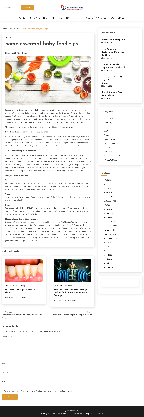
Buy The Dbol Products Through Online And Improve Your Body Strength (70, 293)
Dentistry (23, 18)
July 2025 (107, 188)
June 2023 (108, 251)
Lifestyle (70, 18)
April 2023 (108, 259)
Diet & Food (35, 18)
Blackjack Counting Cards (113, 40)
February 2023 (110, 267)
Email (5, 372)
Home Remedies (111, 143)
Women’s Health (118, 18)
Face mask (17, 170)
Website (5, 382)
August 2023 (109, 242)
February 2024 (110, 217)
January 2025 (109, 197)
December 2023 (110, 226)
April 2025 (108, 192)
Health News (57, 18)
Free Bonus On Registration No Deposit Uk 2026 (113, 52)
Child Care (9, 38)
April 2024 (108, 209)
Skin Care (108, 151)
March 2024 (109, 213)
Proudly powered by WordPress (54, 413)
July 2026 (107, 180)
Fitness (46, 18)
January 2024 (109, 221)
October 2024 (110, 201)
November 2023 (110, 230)
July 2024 (107, 205)
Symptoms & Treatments (97, 18)
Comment (7, 336)
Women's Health (111, 160)
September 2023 (111, 238)
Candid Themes (97, 413)
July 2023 (107, 246)
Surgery (79, 18)
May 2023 (108, 255)
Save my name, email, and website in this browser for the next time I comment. (38, 391)
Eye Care (107, 131)
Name (5, 363)
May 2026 (108, 184)
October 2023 (110, 234)
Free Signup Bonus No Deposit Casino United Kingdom (112, 80)
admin (26, 53)
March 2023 (109, 263)
